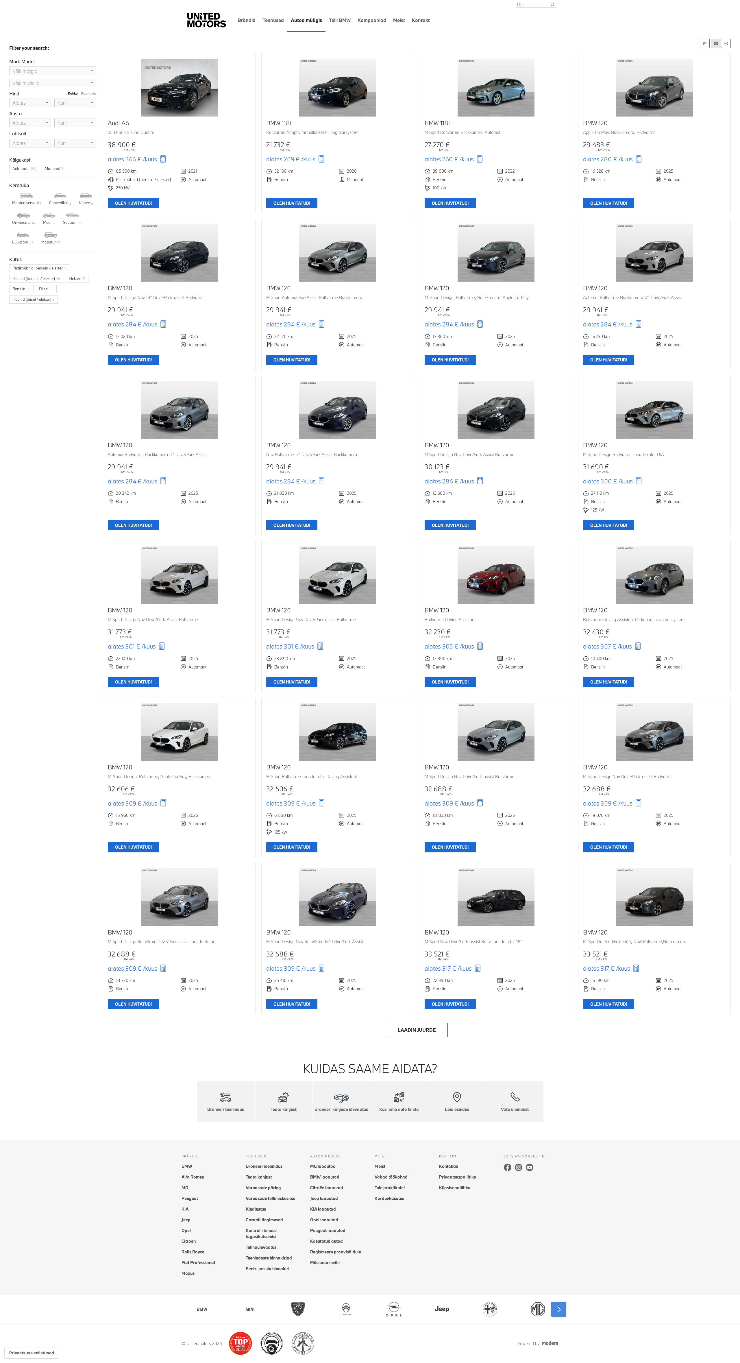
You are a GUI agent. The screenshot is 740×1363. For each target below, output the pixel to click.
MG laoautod (323, 1166)
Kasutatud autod (326, 1241)
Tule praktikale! (390, 1187)
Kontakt (421, 20)
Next (558, 1309)
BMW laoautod (324, 1177)
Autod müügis (306, 20)
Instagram (519, 1167)
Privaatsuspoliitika (457, 1177)
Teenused (273, 20)
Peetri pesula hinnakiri (267, 1268)
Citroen (189, 1241)
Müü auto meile (325, 1262)
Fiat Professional (198, 1262)
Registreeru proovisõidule (335, 1252)
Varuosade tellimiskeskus (270, 1198)
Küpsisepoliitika (455, 1187)
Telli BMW (340, 20)
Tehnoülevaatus (261, 1247)
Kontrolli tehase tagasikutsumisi (261, 1233)
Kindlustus (256, 1209)
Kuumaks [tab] (88, 93)
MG (185, 1187)
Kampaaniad (372, 20)
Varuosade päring (263, 1187)
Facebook (508, 1167)
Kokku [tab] (73, 93)
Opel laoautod (324, 1219)
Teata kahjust (259, 1177)
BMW (187, 1166)
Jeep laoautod (324, 1198)
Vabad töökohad (391, 1177)
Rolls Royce (193, 1252)
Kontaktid (448, 1166)
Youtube (530, 1167)
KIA (185, 1209)
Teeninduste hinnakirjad (269, 1258)
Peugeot (190, 1198)
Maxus (188, 1273)
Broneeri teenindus (264, 1166)
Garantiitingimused (264, 1219)
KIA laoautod (323, 1209)
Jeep (186, 1219)
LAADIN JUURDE (417, 1030)
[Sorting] (705, 43)
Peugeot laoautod (327, 1230)
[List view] (726, 43)
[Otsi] (552, 4)
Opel (186, 1230)
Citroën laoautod (326, 1187)
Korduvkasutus (389, 1198)
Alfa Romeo (193, 1177)
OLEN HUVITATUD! (133, 203)
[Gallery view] (716, 43)
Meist (399, 20)
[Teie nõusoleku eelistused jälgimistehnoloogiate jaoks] (32, 1352)
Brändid (247, 20)
